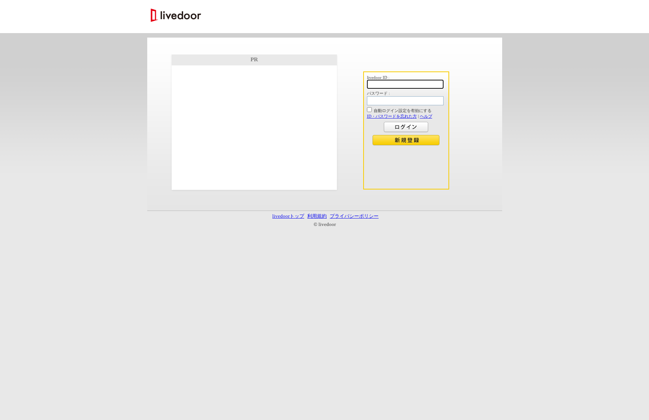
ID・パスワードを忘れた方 (392, 116)
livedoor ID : (378, 77)
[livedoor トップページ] (176, 16)
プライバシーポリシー (354, 216)
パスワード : (378, 93)
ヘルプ (426, 116)
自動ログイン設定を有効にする (403, 110)
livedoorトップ (288, 216)
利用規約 (317, 216)
